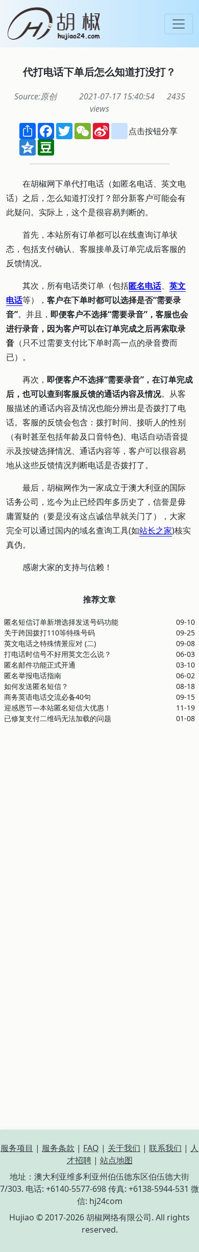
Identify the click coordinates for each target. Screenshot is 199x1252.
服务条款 (58, 1148)
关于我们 (124, 1148)
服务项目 (17, 1148)
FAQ (91, 1148)
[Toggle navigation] (178, 24)
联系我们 (165, 1148)
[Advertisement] (99, 831)
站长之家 (155, 530)
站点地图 (116, 1160)
